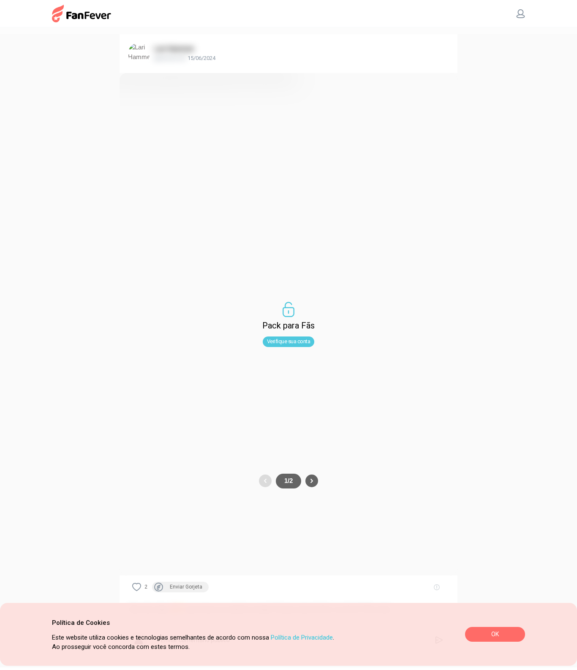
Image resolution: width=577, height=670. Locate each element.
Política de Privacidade (302, 637)
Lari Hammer (174, 49)
